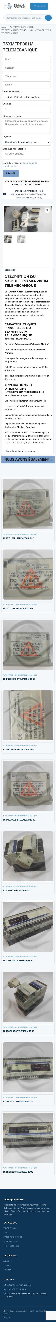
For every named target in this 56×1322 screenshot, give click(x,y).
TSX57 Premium (27, 30)
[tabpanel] (28, 360)
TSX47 (6, 1232)
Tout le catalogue (11, 1246)
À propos (7, 1261)
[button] (47, 210)
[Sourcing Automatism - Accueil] (14, 6)
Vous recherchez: (11, 91)
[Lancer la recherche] (48, 18)
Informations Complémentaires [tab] (19, 451)
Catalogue (8, 1270)
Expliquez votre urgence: (14, 149)
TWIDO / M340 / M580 (13, 1237)
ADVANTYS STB (10, 1241)
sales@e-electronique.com (19, 1285)
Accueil (4, 27)
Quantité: (7, 103)
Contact (41, 6)
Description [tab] (10, 270)
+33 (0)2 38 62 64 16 (16, 1289)
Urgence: (7, 136)
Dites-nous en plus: (12, 116)
